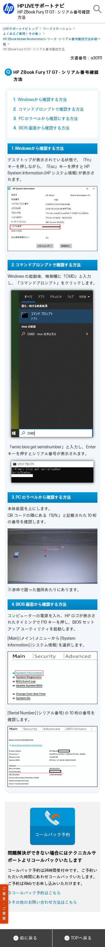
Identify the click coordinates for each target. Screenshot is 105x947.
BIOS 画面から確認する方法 (44, 128)
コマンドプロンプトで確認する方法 (51, 109)
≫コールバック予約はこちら (34, 893)
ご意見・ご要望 (4, 904)
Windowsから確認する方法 (42, 99)
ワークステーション (57, 29)
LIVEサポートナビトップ (20, 29)
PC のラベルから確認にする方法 (48, 118)
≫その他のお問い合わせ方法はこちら (42, 902)
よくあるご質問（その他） (22, 34)
